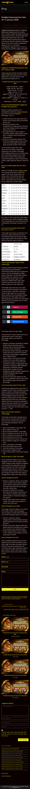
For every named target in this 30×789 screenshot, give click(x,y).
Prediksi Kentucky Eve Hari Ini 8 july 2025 (15, 675)
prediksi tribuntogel (16, 598)
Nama (5, 557)
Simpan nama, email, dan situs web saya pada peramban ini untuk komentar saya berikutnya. (14, 734)
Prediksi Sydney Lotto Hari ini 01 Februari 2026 (12, 753)
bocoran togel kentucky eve (16, 596)
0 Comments (24, 25)
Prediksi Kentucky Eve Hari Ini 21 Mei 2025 (15, 695)
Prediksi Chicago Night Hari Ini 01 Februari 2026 (12, 768)
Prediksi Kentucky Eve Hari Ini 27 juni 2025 (15, 655)
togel (21, 388)
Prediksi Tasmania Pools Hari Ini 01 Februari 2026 (12, 757)
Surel (5, 562)
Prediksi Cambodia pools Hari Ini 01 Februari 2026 (12, 762)
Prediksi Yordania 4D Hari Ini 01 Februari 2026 (12, 760)
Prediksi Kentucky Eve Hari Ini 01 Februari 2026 (12, 766)
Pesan (3, 571)
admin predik (6, 24)
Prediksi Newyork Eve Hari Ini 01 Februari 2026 (12, 764)
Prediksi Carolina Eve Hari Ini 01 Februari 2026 (12, 755)
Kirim (15, 589)
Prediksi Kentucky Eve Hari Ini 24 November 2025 (15, 633)
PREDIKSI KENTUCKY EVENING (10, 25)
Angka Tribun (7, 596)
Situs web (5, 566)
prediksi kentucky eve (18, 597)
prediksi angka (22, 170)
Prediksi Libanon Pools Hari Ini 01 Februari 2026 (12, 751)
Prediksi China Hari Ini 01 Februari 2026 (10, 748)
